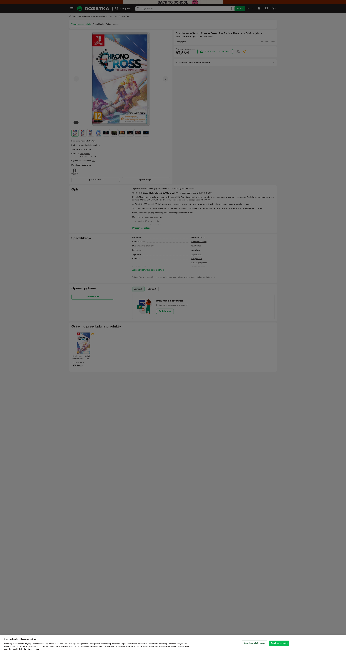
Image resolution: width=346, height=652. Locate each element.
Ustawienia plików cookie (254, 643)
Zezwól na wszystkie (279, 643)
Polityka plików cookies (29, 649)
